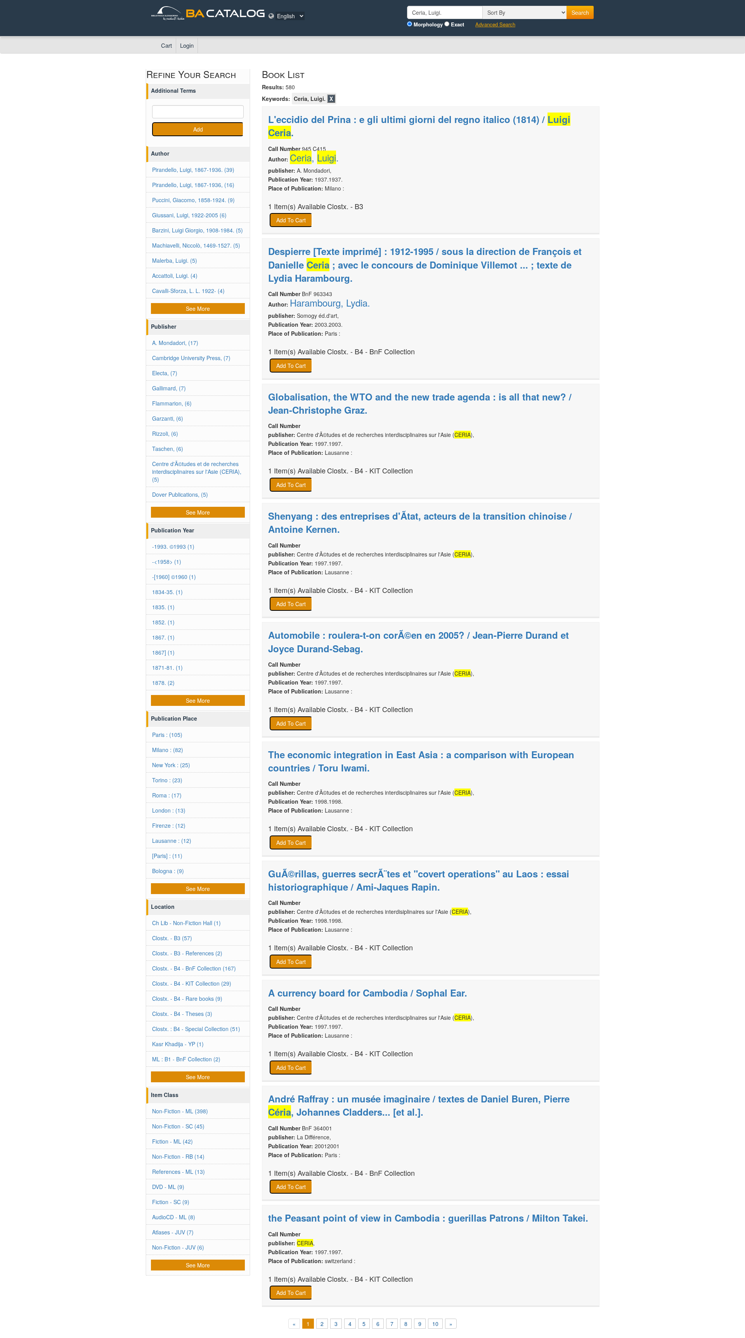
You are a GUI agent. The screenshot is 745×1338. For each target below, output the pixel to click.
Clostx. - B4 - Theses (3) (182, 1013)
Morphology (428, 24)
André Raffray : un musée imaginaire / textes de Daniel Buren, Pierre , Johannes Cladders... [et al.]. (419, 1105)
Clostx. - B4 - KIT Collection (370, 470)
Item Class (164, 1095)
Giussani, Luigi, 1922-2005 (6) (189, 215)
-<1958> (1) (166, 561)
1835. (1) (163, 607)
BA (195, 13)
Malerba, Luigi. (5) (174, 260)
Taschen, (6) (167, 448)
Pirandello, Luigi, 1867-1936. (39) (193, 169)
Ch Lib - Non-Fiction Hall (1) (186, 923)
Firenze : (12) (168, 825)
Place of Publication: (295, 188)
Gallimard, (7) (169, 388)
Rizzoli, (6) (165, 433)
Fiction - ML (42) (172, 1141)
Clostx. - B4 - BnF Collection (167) (194, 968)
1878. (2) (163, 682)
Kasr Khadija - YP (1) (178, 1044)
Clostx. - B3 (345, 206)
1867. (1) (163, 637)
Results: (273, 87)
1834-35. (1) (167, 592)
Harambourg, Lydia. (330, 302)
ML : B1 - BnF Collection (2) (186, 1059)
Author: (278, 159)
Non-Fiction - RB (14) (178, 1156)
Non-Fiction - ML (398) (180, 1111)
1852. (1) (163, 622)
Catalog (235, 13)
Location (163, 906)
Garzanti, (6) (167, 418)
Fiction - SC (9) (170, 1202)
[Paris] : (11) (167, 856)
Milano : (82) (167, 750)
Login (187, 45)
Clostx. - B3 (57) (172, 938)
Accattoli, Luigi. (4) (175, 275)
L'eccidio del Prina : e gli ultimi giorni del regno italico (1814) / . (419, 126)
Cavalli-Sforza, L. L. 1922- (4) (188, 291)
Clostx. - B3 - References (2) (187, 953)
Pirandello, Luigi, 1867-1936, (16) (193, 185)
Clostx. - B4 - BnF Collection (371, 351)
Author (160, 153)
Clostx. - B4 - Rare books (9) (187, 998)
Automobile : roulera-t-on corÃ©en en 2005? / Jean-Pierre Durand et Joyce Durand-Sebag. (418, 641)
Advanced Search (495, 24)
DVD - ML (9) (168, 1187)
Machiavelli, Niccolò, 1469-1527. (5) (196, 245)
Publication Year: (290, 179)
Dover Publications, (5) (180, 494)
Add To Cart (291, 220)
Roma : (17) (167, 795)
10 (435, 1324)
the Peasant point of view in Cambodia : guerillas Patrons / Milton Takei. (428, 1217)
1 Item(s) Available (297, 206)
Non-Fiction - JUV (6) (178, 1247)
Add (198, 129)
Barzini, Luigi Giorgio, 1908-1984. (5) (197, 230)
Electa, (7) (164, 373)
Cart (166, 45)
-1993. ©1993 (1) (173, 546)
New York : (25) (171, 765)
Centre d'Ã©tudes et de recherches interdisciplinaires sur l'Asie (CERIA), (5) (196, 471)
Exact (457, 24)
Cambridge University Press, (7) (191, 358)
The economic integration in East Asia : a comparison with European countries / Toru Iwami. (421, 761)
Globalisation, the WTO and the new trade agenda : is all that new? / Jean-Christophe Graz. (420, 403)
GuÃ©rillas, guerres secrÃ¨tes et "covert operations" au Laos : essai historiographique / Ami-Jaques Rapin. (418, 880)
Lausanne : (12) (171, 840)
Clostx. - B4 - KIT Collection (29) (191, 983)
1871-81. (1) (167, 667)
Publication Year (172, 530)
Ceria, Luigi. (310, 98)
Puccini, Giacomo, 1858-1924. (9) (193, 200)
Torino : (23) (167, 780)
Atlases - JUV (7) (173, 1232)
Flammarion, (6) (172, 403)
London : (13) (168, 810)
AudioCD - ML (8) (173, 1217)
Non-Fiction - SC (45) (178, 1126)
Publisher (163, 326)
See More (198, 308)
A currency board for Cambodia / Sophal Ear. (367, 992)
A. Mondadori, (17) (175, 343)
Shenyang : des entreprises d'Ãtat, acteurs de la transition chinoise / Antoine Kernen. (420, 522)
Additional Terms (173, 90)
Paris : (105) (167, 734)
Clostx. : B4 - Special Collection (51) (196, 1029)
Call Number (284, 148)
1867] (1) (163, 652)
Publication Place (174, 718)
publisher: (281, 170)
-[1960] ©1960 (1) (174, 577)
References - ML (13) (178, 1171)
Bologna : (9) (168, 871)
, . (314, 157)
